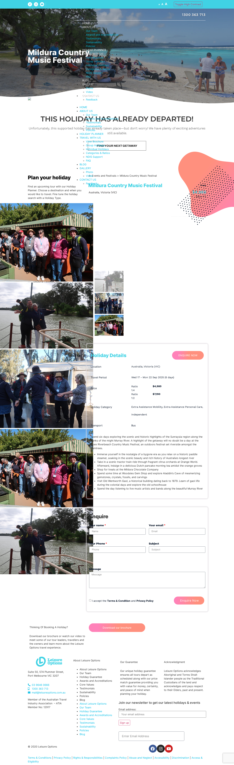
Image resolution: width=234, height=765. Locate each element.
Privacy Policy (144, 600)
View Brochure (94, 57)
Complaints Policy (116, 757)
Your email (157, 525)
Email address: (127, 709)
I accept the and (122, 600)
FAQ (88, 76)
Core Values (87, 684)
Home (86, 23)
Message (95, 569)
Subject (154, 543)
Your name (97, 525)
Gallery (88, 84)
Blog (85, 80)
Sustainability (94, 42)
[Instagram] (36, 4)
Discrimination (181, 757)
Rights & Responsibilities (88, 757)
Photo (89, 88)
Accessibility (162, 757)
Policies (90, 46)
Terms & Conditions (39, 757)
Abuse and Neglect (140, 757)
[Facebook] (153, 749)
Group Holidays (95, 61)
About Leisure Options (93, 669)
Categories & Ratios (98, 69)
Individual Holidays (97, 65)
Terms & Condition (118, 600)
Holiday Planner (94, 50)
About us (88, 27)
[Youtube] (42, 4)
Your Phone (98, 543)
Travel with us (92, 53)
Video (89, 91)
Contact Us (90, 95)
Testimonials (93, 38)
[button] (139, 103)
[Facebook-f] (30, 4)
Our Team (92, 30)
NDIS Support (94, 72)
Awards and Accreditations (102, 34)
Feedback (92, 99)
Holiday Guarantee (91, 677)
